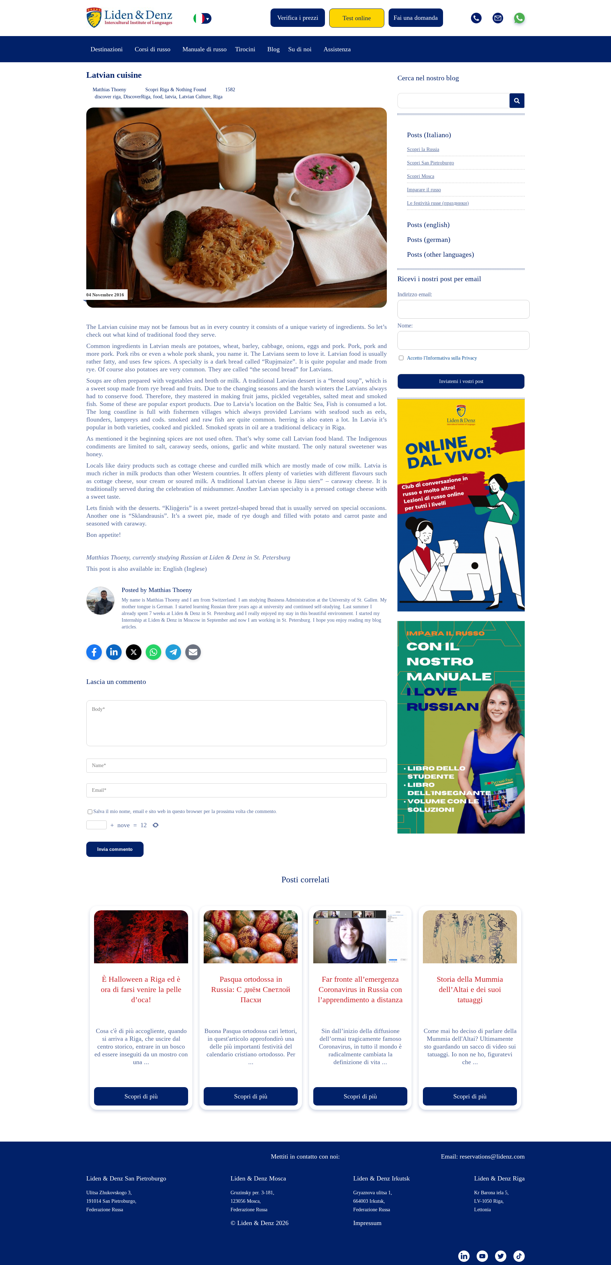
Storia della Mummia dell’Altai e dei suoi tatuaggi (470, 989)
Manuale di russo (204, 49)
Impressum (367, 1222)
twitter (500, 1256)
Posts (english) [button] (428, 224)
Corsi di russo (152, 49)
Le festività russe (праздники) (438, 203)
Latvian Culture (194, 96)
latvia (170, 96)
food (157, 96)
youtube (482, 1256)
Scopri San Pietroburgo (430, 163)
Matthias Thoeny (109, 89)
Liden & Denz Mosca (258, 1178)
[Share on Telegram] (173, 652)
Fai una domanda (416, 17)
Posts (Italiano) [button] (429, 135)
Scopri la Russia (423, 149)
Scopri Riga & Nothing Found (175, 89)
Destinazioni (107, 49)
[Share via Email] (193, 652)
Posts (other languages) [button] (440, 254)
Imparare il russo (424, 189)
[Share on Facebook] (94, 652)
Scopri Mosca (420, 176)
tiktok (519, 1256)
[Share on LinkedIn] (114, 652)
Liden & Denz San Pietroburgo (126, 1178)
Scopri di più (141, 1096)
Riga (217, 96)
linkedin (464, 1256)
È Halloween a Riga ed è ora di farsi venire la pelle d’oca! (141, 989)
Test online (357, 18)
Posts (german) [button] (428, 239)
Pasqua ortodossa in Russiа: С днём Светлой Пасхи (250, 989)
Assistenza (337, 49)
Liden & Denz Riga (499, 1178)
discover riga (108, 96)
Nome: (405, 326)
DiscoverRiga (136, 96)
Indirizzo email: (414, 294)
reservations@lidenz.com (492, 1156)
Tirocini (245, 49)
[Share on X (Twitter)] (133, 652)
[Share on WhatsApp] (153, 652)
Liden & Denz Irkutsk (381, 1178)
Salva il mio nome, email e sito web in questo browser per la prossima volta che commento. (185, 811)
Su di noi (300, 49)
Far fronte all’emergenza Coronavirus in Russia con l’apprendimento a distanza (360, 989)
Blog (273, 49)
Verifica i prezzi (297, 17)
